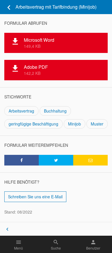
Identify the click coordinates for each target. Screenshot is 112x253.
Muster (97, 124)
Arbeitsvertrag (21, 111)
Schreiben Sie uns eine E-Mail (35, 196)
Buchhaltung (55, 111)
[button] (21, 160)
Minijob (74, 124)
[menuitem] (90, 160)
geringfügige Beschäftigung (33, 124)
